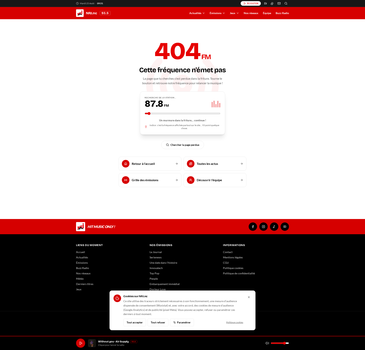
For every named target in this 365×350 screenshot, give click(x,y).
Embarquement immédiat (165, 284)
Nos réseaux (251, 13)
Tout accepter (135, 322)
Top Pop (154, 273)
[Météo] (272, 3)
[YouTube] (285, 226)
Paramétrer (184, 322)
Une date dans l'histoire (163, 262)
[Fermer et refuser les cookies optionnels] (248, 297)
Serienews (156, 257)
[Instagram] (263, 226)
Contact (227, 252)
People (154, 278)
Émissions (215, 13)
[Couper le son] (267, 343)
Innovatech (156, 268)
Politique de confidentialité (239, 273)
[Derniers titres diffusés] (265, 3)
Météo (80, 278)
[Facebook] (253, 226)
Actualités (195, 13)
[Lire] (80, 343)
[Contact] (279, 3)
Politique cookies (233, 268)
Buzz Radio (282, 13)
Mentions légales (233, 257)
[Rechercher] (286, 3)
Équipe (267, 13)
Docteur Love (158, 289)
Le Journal (156, 252)
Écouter (253, 3)
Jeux (232, 13)
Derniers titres (84, 284)
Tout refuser (158, 322)
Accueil (80, 252)
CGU (226, 262)
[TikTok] (274, 226)
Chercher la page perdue (185, 144)
